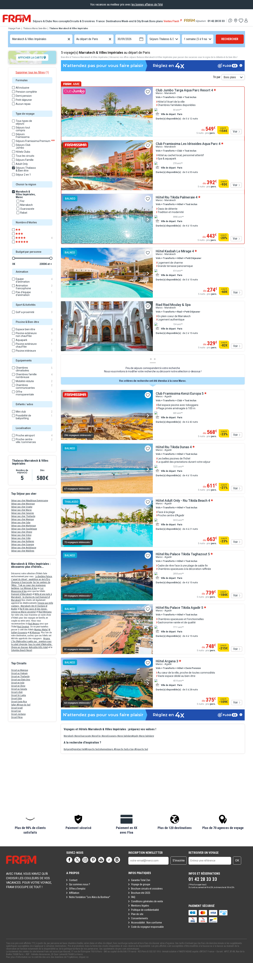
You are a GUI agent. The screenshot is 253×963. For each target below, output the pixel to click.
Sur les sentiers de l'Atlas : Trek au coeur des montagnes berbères (30, 585)
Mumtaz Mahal (41, 629)
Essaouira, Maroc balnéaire (119, 736)
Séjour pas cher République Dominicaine (29, 500)
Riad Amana (33, 623)
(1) (32, 72)
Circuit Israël (17, 708)
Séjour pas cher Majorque (23, 503)
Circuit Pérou (17, 717)
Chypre (74, 749)
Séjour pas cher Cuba (20, 522)
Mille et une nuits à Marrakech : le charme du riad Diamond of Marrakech (31, 597)
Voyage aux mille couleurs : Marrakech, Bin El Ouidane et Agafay (32, 606)
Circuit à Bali (17, 692)
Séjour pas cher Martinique (23, 525)
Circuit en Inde (17, 683)
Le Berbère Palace (43, 576)
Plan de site (137, 914)
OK (237, 860)
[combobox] (12, 39)
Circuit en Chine (18, 686)
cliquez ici (84, 957)
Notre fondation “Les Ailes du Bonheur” (89, 897)
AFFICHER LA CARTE (30, 57)
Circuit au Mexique (19, 670)
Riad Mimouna (45, 612)
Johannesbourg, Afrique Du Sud (113, 749)
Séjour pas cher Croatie (21, 507)
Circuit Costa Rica (19, 701)
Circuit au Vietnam (19, 673)
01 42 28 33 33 (216, 21)
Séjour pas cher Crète (21, 538)
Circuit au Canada (19, 689)
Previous (66, 112)
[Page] (69, 860)
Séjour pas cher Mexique (22, 519)
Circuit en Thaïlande (20, 676)
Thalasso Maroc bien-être (34, 28)
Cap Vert (81, 749)
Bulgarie (67, 749)
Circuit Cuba (16, 698)
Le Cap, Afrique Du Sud (137, 749)
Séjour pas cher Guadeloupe (24, 529)
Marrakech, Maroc (72, 736)
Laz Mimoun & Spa (28, 588)
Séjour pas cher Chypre (21, 532)
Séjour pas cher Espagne (22, 544)
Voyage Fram (14, 28)
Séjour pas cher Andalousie (23, 547)
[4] (24, 237)
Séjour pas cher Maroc (21, 510)
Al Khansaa (35, 632)
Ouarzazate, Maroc (88, 736)
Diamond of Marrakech (21, 594)
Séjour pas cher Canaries (22, 513)
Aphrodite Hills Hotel (38, 647)
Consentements (139, 918)
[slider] (13, 258)
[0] (241, 20)
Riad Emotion (23, 626)
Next (147, 112)
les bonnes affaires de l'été (147, 4)
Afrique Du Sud (92, 749)
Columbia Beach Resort (21, 650)
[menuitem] (42, 21)
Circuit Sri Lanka (18, 695)
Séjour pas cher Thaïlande (23, 516)
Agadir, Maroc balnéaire (143, 736)
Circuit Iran (16, 711)
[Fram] (16, 18)
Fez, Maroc (102, 736)
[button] (30, 825)
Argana (46, 638)
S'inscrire (179, 860)
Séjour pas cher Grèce (21, 535)
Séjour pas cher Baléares (22, 541)
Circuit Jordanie (18, 714)
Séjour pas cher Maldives (22, 551)
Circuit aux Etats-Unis (20, 679)
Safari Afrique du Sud (20, 704)
